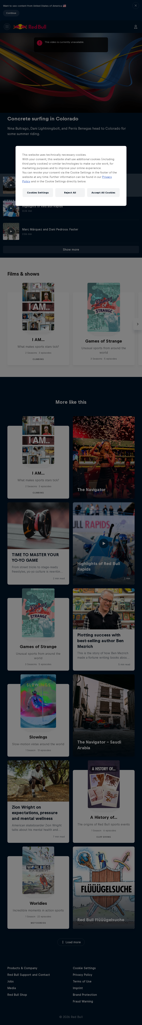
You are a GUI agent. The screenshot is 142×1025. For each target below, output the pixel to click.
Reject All (70, 192)
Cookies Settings (38, 192)
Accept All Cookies (103, 192)
